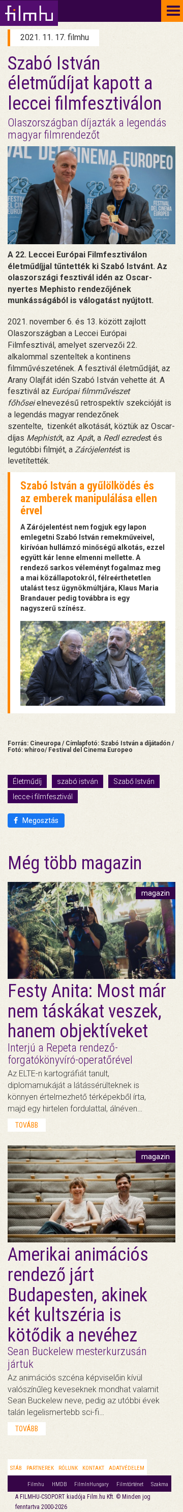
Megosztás (39, 820)
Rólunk (68, 1468)
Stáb (16, 1468)
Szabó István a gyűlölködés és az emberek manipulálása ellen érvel (88, 497)
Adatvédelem (126, 1468)
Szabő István (134, 781)
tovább (26, 1125)
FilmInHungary (91, 1484)
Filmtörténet (129, 1484)
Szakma (159, 1484)
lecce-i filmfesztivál (43, 797)
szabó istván (77, 781)
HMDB (59, 1484)
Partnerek (40, 1468)
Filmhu (35, 1484)
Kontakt (93, 1468)
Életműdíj (27, 781)
